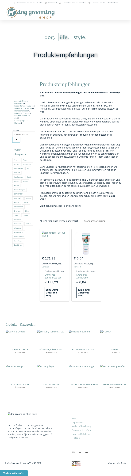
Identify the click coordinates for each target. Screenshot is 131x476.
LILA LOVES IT (18, 194)
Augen (25, 160)
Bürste (16, 164)
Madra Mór (18, 198)
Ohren (28, 198)
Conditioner (27, 164)
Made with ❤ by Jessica (117, 463)
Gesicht (29, 177)
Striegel (25, 215)
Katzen (16, 185)
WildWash (17, 228)
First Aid (17, 173)
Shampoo (17, 211)
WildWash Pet (18, 232)
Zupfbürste (18, 245)
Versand (45, 267)
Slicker (16, 215)
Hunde (16, 181)
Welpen (28, 224)
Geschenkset (18, 177)
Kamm (25, 181)
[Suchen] (16, 140)
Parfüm (16, 202)
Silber (27, 211)
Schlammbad (18, 207)
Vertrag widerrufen (13, 473)
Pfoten (26, 202)
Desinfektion (18, 168)
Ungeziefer (17, 219)
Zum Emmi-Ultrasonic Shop (52, 292)
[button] (86, 8)
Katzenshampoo (19, 190)
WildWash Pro (18, 236)
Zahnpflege (18, 241)
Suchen (15, 130)
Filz (28, 168)
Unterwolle (18, 224)
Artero (16, 160)
